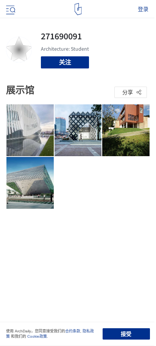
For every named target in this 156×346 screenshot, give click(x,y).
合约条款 (72, 331)
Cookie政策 (37, 336)
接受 (126, 334)
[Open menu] (10, 9)
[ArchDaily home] (78, 9)
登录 (143, 9)
